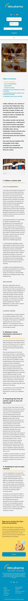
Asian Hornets (7, 590)
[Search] (23, 29)
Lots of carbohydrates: (10, 83)
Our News (6, 595)
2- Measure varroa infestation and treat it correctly (14, 90)
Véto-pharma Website (15, 19)
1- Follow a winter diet (9, 82)
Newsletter (15, 24)
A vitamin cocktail (9, 87)
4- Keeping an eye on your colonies (12, 96)
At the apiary (6, 593)
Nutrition (6, 588)
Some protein (8, 85)
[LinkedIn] (14, 33)
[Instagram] (15, 33)
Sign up (14, 554)
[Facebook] (12, 33)
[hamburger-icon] (14, 38)
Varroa (7, 61)
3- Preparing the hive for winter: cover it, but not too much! (13, 93)
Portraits (5, 592)
